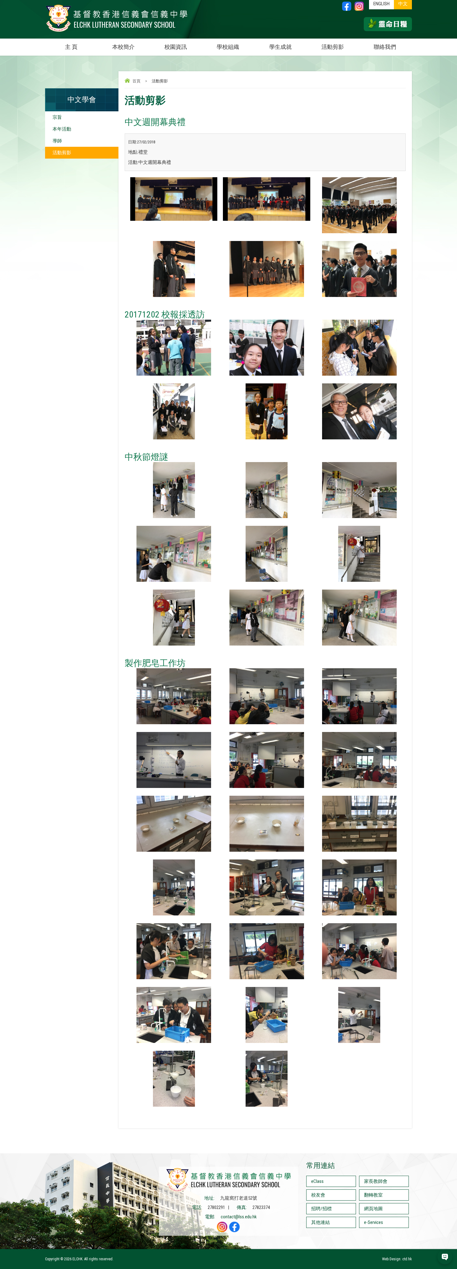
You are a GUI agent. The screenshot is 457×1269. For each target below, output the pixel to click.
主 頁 (71, 47)
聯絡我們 (385, 47)
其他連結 (320, 1222)
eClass (317, 1181)
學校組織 (228, 47)
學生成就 (280, 47)
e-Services (373, 1222)
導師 (57, 141)
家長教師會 (375, 1181)
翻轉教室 (373, 1195)
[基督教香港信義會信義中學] (116, 32)
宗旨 (57, 117)
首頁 (136, 81)
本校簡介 (123, 47)
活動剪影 (332, 47)
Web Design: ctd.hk (397, 1259)
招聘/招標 (321, 1208)
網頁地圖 (373, 1208)
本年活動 (62, 129)
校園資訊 (175, 47)
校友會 (318, 1195)
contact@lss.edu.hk (239, 1217)
